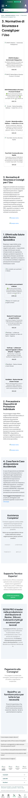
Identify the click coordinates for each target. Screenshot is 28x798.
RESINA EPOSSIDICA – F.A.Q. (12, 15)
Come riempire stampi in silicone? (9, 737)
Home (2, 15)
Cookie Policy (14, 790)
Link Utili (5, 778)
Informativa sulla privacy (6, 790)
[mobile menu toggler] (3, 5)
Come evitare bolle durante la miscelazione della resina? (13, 754)
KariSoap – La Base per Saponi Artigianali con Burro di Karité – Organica (14, 349)
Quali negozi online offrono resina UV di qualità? (13, 740)
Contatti (5, 775)
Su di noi (5, 782)
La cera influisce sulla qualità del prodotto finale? (13, 749)
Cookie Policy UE (21, 790)
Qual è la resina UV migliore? (8, 758)
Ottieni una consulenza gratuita (13, 596)
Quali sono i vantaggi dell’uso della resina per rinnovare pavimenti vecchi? (12, 745)
